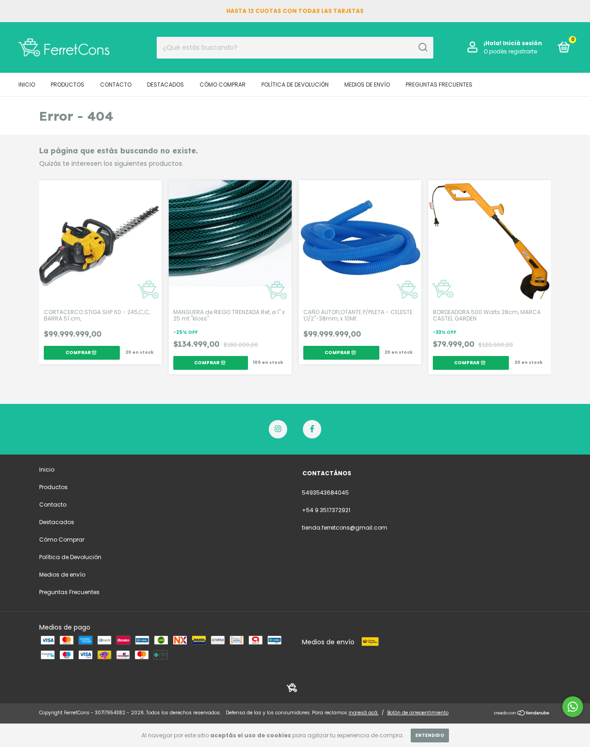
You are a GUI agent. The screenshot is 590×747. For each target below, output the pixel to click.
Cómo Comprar (223, 84)
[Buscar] (422, 47)
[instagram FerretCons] (278, 429)
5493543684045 (325, 492)
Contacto (115, 84)
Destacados (165, 84)
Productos (67, 84)
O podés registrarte (510, 51)
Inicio (26, 84)
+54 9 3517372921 (326, 510)
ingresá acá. (363, 712)
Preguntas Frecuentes (439, 84)
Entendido (429, 735)
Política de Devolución (295, 84)
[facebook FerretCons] (312, 429)
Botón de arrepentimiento (417, 712)
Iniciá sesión (522, 43)
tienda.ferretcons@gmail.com (344, 527)
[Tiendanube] (522, 713)
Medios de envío (367, 84)
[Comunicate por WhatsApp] (572, 706)
